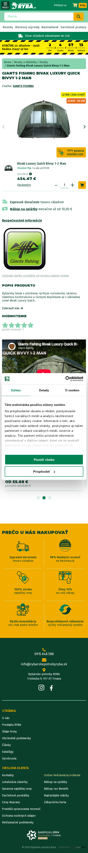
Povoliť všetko (44, 459)
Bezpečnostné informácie (22, 220)
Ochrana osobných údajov (19, 815)
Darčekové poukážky (15, 795)
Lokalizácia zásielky (15, 782)
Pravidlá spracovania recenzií (21, 809)
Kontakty (8, 775)
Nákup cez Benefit (56, 788)
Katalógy (8, 752)
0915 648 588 (44, 654)
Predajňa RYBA (11, 725)
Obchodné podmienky (16, 738)
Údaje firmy (9, 731)
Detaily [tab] (44, 390)
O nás (5, 718)
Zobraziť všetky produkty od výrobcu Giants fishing (35, 275)
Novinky (8, 27)
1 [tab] (38, 498)
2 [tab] (44, 498)
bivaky (43, 62)
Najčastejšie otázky (56, 795)
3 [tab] (50, 498)
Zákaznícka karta (55, 802)
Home (7, 62)
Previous (3, 126)
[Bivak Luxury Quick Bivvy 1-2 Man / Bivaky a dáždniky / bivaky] (8, 168)
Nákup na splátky (23, 209)
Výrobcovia (9, 758)
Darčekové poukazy (73, 27)
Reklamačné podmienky (18, 822)
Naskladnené (50, 27)
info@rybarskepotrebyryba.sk (44, 664)
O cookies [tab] (72, 390)
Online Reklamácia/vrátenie (62, 775)
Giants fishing (23, 86)
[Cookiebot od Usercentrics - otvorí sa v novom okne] (65, 379)
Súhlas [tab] (16, 390)
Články (6, 745)
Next (84, 126)
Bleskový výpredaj (27, 27)
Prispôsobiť (41, 471)
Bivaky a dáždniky (25, 62)
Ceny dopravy (11, 802)
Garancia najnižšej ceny (17, 788)
